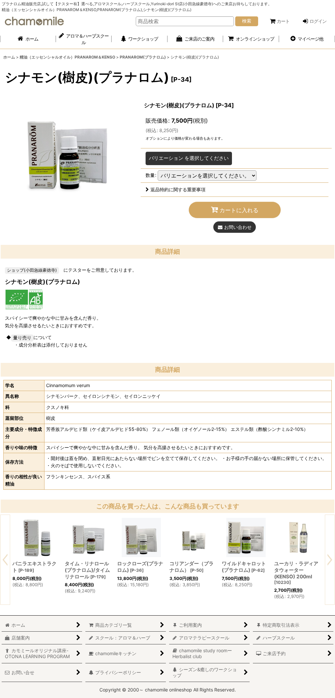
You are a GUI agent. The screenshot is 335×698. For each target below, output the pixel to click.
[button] (307, 39)
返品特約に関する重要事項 (177, 189)
